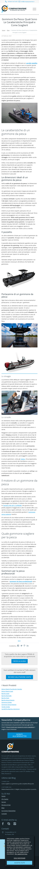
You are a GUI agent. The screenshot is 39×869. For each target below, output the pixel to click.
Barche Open (5, 698)
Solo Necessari (19, 858)
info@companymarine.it (27, 1)
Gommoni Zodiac (7, 702)
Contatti (4, 814)
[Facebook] (3, 823)
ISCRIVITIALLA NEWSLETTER (19, 735)
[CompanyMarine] (14, 9)
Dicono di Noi (6, 805)
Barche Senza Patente (8, 700)
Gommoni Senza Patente (9, 704)
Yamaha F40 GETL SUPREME (12, 505)
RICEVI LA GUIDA (19, 661)
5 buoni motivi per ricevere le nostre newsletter (20, 727)
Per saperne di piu (21, 854)
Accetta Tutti (19, 863)
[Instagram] (15, 823)
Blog (8, 30)
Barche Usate (5, 693)
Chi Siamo (5, 799)
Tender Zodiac (6, 707)
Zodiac (23, 459)
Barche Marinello (7, 696)
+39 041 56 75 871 (12, 1)
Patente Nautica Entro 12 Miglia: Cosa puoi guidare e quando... (19, 789)
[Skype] (9, 823)
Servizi (4, 802)
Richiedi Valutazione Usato (19, 677)
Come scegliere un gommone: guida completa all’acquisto (18, 784)
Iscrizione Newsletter (9, 811)
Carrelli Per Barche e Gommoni (11, 709)
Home (3, 30)
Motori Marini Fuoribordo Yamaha (12, 689)
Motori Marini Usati (7, 691)
